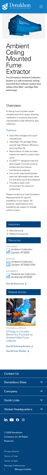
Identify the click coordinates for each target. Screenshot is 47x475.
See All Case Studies (16, 351)
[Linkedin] (7, 420)
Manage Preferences (14, 465)
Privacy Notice (11, 451)
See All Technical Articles (18, 346)
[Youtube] (13, 420)
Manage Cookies (23, 469)
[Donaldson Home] (19, 6)
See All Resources (15, 283)
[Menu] (41, 6)
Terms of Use (11, 456)
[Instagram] (24, 420)
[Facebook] (18, 420)
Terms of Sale (11, 461)
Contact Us (11, 373)
